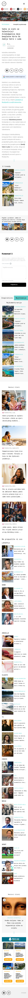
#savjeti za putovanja (19, 24)
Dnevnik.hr (6, 9)
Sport (21, 9)
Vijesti (14, 9)
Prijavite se (14, 284)
